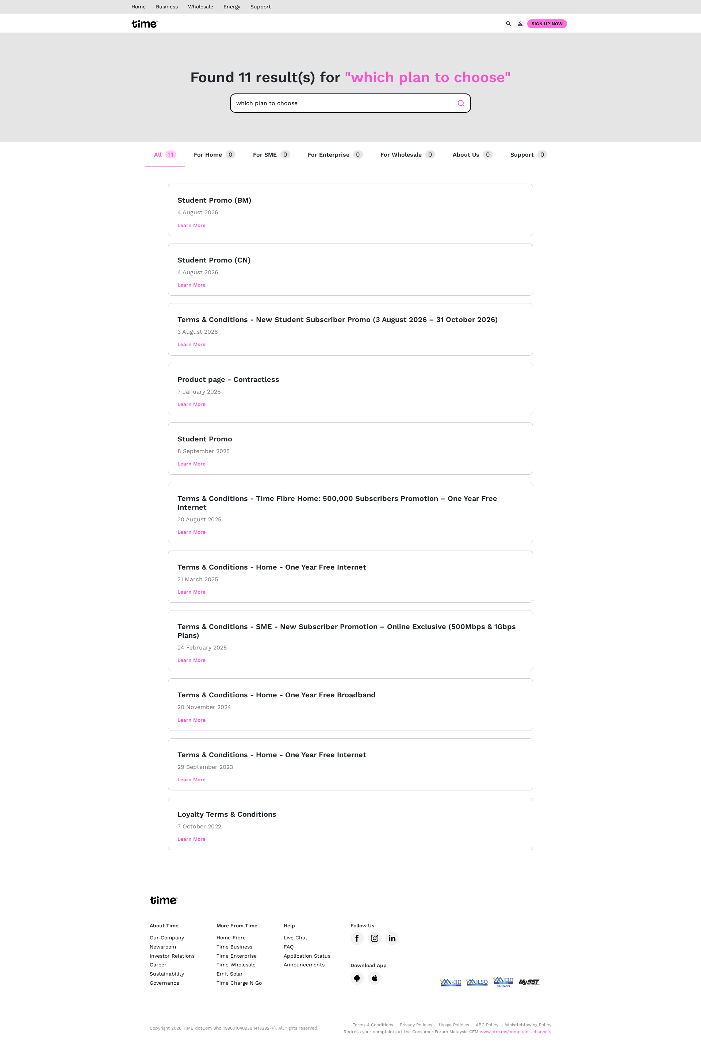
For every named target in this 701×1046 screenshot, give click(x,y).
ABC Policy (487, 1024)
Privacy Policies (416, 1024)
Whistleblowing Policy (528, 1024)
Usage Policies (454, 1024)
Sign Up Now (547, 23)
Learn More (191, 225)
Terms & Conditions (373, 1024)
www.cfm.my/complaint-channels (515, 1031)
